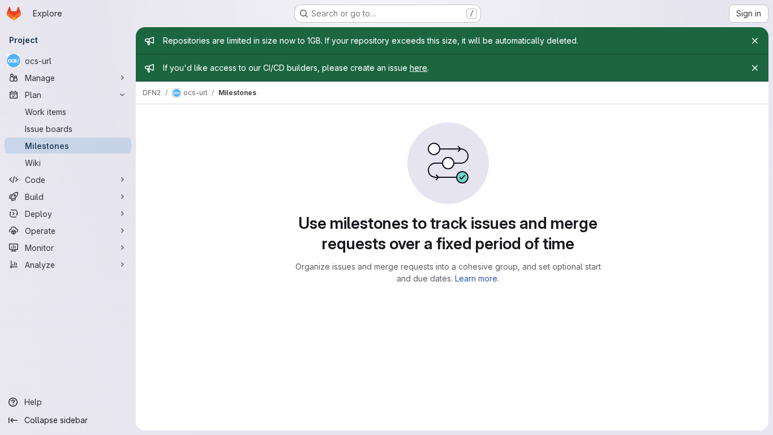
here (418, 67)
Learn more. (477, 278)
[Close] (755, 41)
